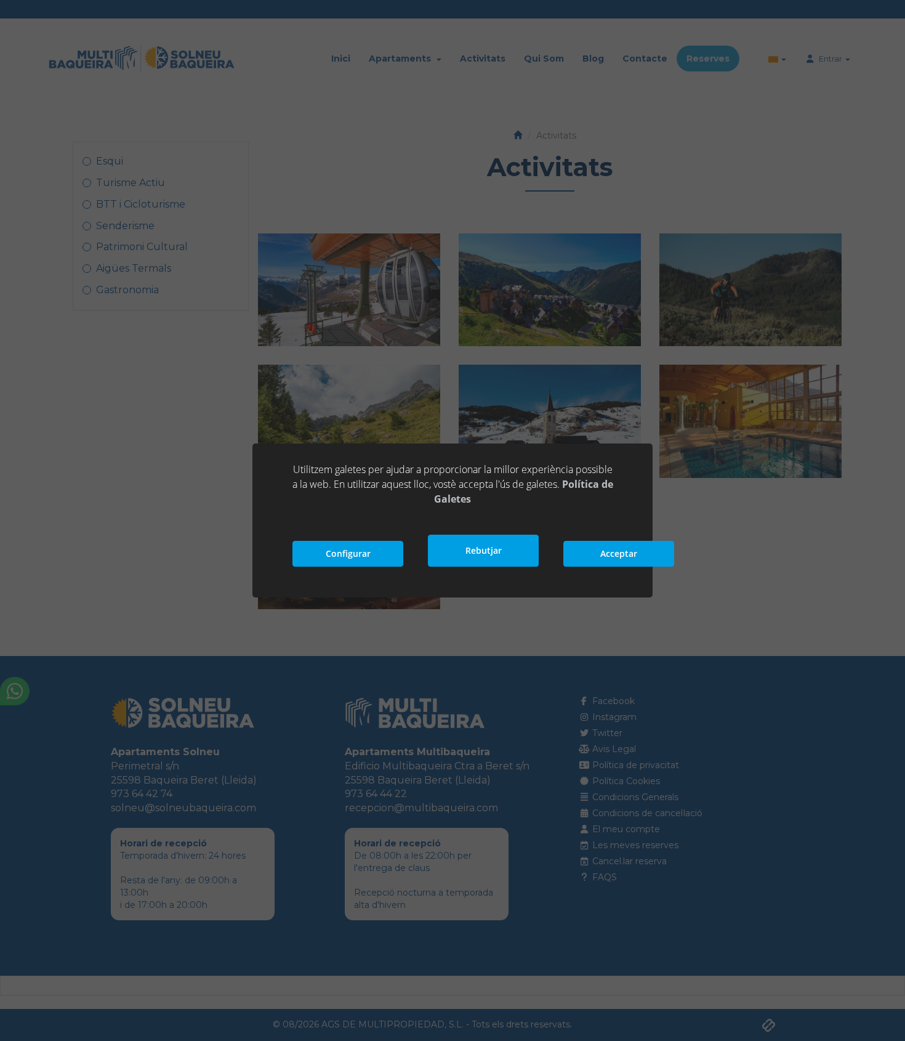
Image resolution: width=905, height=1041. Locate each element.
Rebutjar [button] (483, 550)
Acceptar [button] (618, 553)
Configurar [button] (348, 553)
